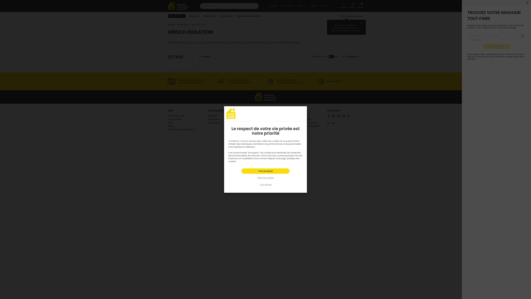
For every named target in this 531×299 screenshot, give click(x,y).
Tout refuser (266, 184)
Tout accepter (265, 171)
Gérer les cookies (265, 177)
